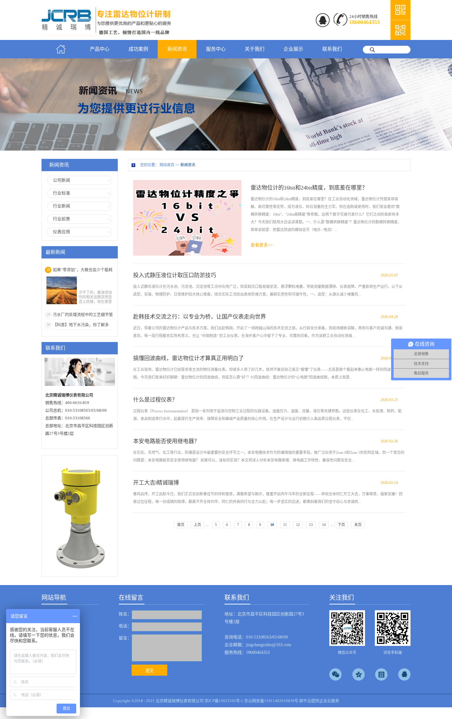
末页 (358, 525)
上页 (197, 525)
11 (285, 525)
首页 (61, 49)
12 (298, 525)
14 (324, 525)
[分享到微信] (335, 674)
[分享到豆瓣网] (381, 674)
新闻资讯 (187, 165)
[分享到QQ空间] (358, 674)
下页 (341, 525)
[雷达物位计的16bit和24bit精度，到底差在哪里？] (187, 182)
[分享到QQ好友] (404, 674)
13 (311, 525)
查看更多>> (262, 245)
